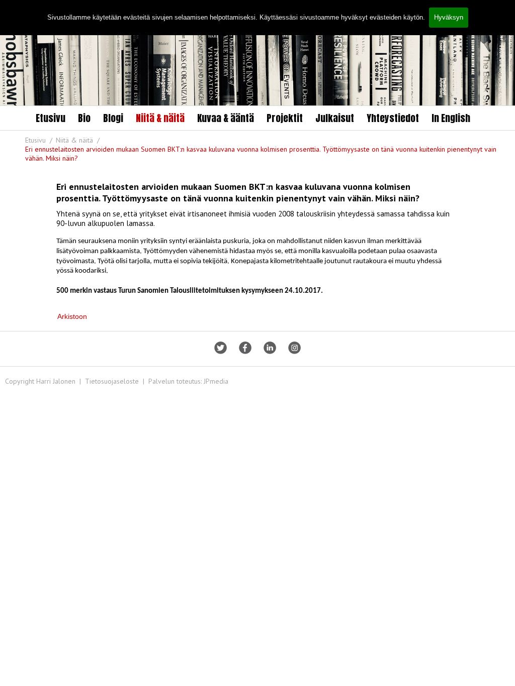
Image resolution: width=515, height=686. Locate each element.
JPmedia (216, 381)
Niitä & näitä (160, 118)
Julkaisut (334, 118)
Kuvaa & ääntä (225, 118)
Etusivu (50, 118)
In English (451, 118)
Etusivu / (39, 140)
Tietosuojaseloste (112, 381)
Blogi (113, 118)
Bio (84, 118)
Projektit (285, 118)
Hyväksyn (448, 17)
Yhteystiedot (393, 118)
